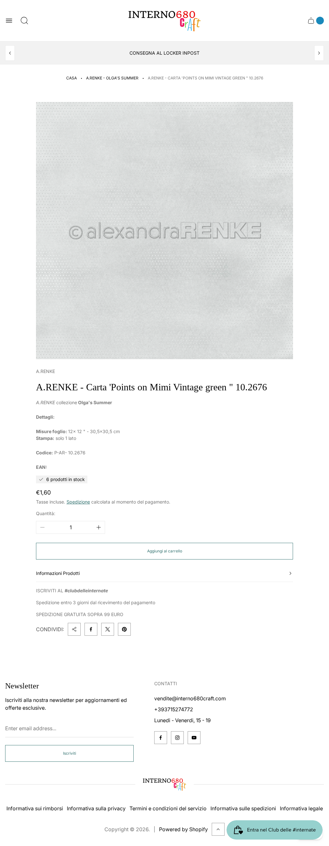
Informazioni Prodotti (58, 573)
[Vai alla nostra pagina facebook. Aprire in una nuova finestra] (160, 737)
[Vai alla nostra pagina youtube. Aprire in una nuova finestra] (194, 737)
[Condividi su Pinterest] (124, 629)
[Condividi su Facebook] (90, 629)
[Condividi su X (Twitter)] (107, 629)
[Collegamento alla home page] (164, 784)
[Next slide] (319, 53)
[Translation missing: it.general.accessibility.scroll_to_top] (218, 829)
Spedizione (78, 502)
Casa (71, 78)
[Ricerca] (24, 21)
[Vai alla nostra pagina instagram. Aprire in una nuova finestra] (177, 737)
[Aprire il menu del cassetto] (9, 21)
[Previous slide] (10, 53)
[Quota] (74, 629)
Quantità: (45, 513)
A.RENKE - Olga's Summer (112, 78)
